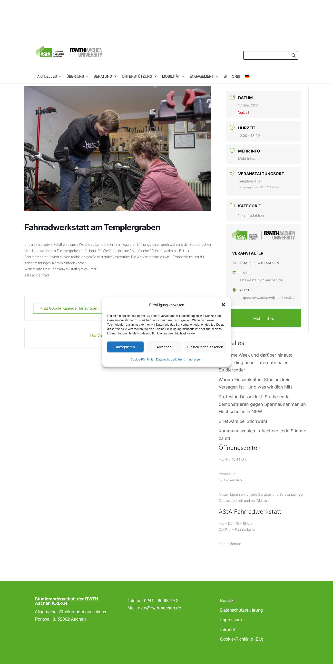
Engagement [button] (202, 76)
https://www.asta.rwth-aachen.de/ (267, 297)
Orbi (236, 76)
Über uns (75, 76)
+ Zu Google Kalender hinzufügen (69, 308)
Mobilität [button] (171, 76)
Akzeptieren (125, 346)
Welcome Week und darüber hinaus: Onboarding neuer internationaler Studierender (255, 362)
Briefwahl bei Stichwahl (243, 421)
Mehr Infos (246, 158)
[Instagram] (225, 76)
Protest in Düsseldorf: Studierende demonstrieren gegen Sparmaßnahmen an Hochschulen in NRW (262, 404)
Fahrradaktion (253, 215)
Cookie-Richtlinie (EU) (241, 639)
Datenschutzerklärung (170, 359)
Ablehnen (164, 346)
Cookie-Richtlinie (142, 359)
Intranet (227, 629)
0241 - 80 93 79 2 (161, 600)
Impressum (195, 359)
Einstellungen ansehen (205, 346)
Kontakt (227, 600)
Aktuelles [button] (47, 76)
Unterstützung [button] (137, 76)
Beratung (103, 76)
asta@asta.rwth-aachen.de (261, 280)
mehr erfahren (230, 544)
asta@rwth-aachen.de (159, 607)
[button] (223, 304)
